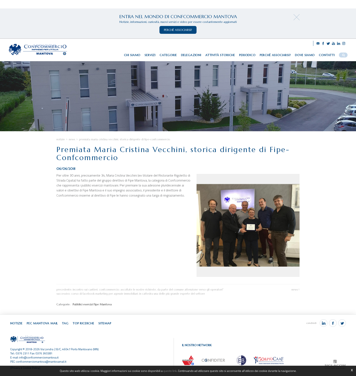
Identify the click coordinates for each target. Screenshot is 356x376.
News (72, 139)
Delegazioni (191, 55)
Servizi (150, 55)
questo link (170, 371)
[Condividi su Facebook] (333, 323)
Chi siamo (132, 55)
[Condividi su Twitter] (342, 323)
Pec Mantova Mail (42, 323)
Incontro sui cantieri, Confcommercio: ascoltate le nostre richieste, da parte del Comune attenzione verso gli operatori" (148, 289)
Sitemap (104, 323)
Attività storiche (220, 55)
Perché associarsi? (275, 55)
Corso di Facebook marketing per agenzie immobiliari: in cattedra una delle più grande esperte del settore (138, 293)
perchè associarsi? (178, 30)
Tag (65, 323)
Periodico (247, 55)
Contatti (327, 55)
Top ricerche (83, 323)
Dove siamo (305, 55)
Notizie (60, 139)
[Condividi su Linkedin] (323, 323)
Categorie (168, 55)
